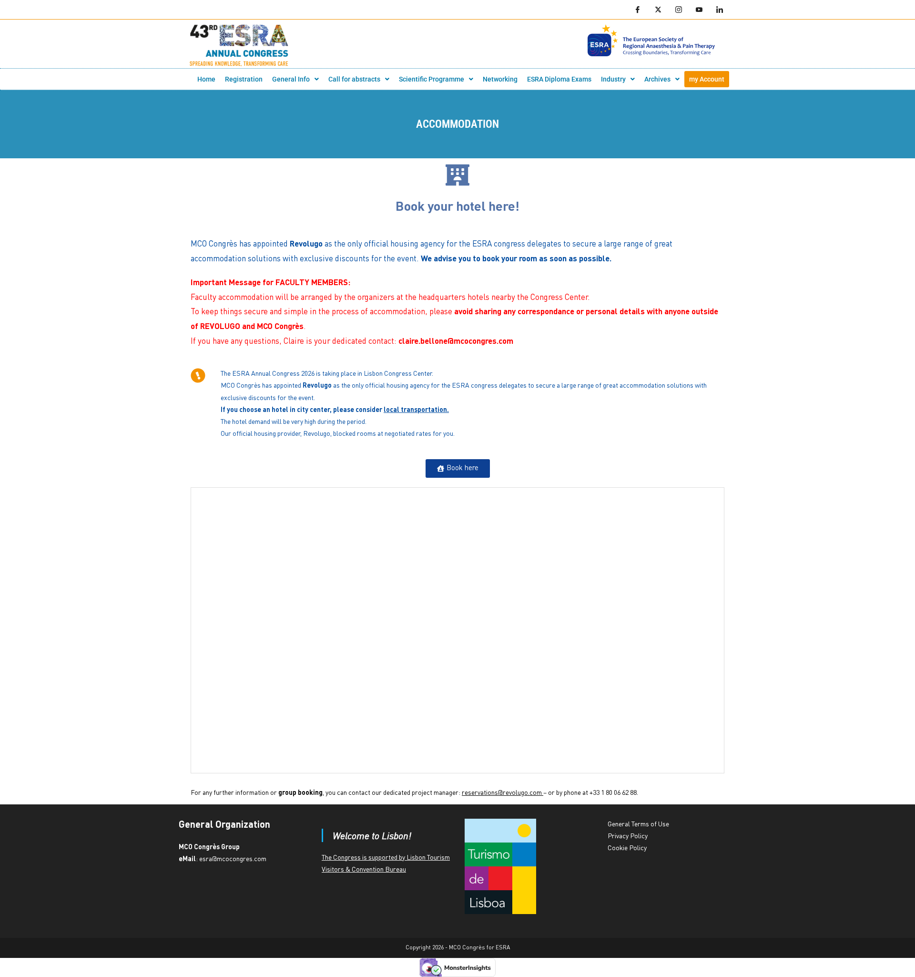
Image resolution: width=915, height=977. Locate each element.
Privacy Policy (628, 836)
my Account (706, 79)
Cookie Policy (627, 848)
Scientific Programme (431, 79)
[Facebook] (637, 9)
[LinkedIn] (719, 9)
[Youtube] (699, 9)
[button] (295, 79)
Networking (500, 79)
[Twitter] (658, 9)
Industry (613, 79)
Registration (244, 79)
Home (206, 79)
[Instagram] (678, 9)
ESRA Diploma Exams (559, 79)
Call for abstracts (354, 79)
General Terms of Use (638, 824)
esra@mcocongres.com (232, 859)
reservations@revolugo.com (502, 793)
